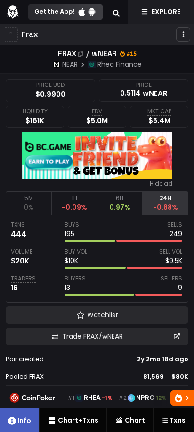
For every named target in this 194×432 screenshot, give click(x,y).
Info (24, 420)
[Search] (116, 12)
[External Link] (176, 336)
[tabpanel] (97, 259)
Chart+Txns (78, 420)
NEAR (70, 64)
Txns (178, 420)
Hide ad (161, 183)
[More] (183, 34)
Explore (166, 12)
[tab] (28, 203)
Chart (135, 420)
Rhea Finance (119, 64)
